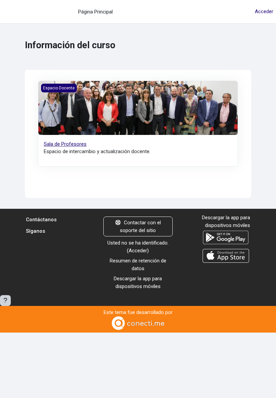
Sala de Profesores (65, 144)
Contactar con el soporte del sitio (140, 226)
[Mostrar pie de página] (5, 300)
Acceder (264, 11)
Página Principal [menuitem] (95, 12)
